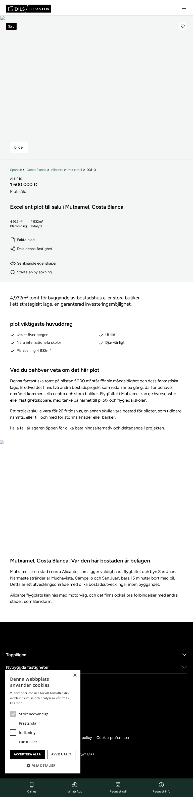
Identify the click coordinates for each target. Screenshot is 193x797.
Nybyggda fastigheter (27, 667)
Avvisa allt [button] (61, 754)
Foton (96, 503)
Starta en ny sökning (34, 272)
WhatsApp (75, 791)
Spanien (16, 170)
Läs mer (16, 703)
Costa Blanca (36, 170)
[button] (42, 765)
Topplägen (16, 654)
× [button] (75, 675)
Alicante (57, 170)
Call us (31, 791)
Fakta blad (26, 240)
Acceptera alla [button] (27, 754)
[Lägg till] (182, 26)
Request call (118, 791)
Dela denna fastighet (34, 249)
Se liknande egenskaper (37, 263)
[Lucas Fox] (28, 9)
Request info (161, 791)
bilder (19, 147)
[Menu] (184, 9)
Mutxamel (75, 170)
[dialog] (42, 721)
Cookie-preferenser (112, 737)
